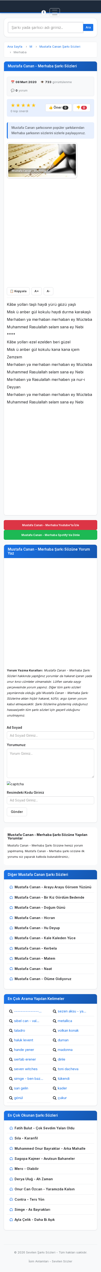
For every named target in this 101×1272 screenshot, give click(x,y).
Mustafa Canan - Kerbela (36, 948)
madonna (65, 1049)
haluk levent (23, 1040)
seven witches (26, 1069)
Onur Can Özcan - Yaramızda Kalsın (45, 1189)
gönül (18, 1098)
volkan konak (68, 1030)
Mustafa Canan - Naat (33, 969)
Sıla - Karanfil (26, 1138)
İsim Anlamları (39, 1261)
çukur (62, 1098)
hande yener (24, 1049)
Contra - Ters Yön (29, 1199)
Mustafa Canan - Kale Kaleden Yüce (45, 938)
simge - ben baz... (28, 1078)
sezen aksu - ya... (72, 1011)
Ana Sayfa (14, 46)
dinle (61, 1059)
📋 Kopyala (18, 291)
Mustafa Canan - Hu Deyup (37, 928)
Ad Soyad (14, 727)
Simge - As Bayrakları (32, 1209)
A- (48, 291)
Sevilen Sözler (62, 1261)
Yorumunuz (16, 745)
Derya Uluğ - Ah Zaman (34, 1179)
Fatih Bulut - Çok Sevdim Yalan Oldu (44, 1128)
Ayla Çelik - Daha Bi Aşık (35, 1220)
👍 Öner (57, 107)
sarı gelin (21, 1088)
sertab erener (25, 1059)
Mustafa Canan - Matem (35, 958)
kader (62, 1088)
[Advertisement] (50, 231)
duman (63, 1040)
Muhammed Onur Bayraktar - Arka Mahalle (50, 1148)
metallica (65, 1021)
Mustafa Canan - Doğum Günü (40, 907)
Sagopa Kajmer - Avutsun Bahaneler (45, 1159)
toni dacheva (68, 1069)
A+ (37, 291)
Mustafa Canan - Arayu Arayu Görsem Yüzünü (53, 887)
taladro (19, 1030)
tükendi (64, 1078)
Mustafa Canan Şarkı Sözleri (59, 46)
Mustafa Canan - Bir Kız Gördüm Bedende (49, 897)
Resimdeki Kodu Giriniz (25, 792)
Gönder (17, 812)
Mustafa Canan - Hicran (35, 918)
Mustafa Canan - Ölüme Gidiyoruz (43, 979)
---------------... (28, 1011)
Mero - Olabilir (27, 1169)
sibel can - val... (26, 1021)
